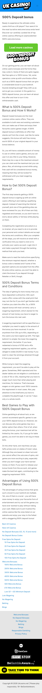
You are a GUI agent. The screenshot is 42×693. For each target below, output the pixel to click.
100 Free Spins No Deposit (15, 558)
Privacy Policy (21, 634)
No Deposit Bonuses (21, 618)
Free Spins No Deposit (11, 539)
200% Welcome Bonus (13, 568)
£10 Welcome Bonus (12, 588)
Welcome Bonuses (9, 562)
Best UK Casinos (9, 524)
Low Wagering (8, 595)
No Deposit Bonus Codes (12, 535)
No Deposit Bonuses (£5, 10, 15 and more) (19, 532)
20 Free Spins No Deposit (14, 546)
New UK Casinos (9, 528)
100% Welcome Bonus (13, 565)
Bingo (4, 607)
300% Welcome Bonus (13, 572)
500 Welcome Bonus (12, 584)
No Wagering (7, 599)
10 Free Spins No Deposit (14, 542)
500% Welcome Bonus (13, 580)
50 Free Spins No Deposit (14, 554)
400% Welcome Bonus (13, 576)
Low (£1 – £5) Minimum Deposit (17, 592)
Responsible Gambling (21, 631)
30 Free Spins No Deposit (14, 550)
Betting (5, 603)
